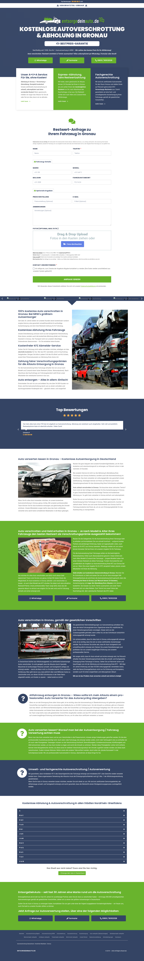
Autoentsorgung (83, 933)
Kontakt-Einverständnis (44, 265)
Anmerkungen (39, 207)
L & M (21, 838)
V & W (21, 861)
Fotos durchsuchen (74, 244)
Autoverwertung (61, 933)
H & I (21, 829)
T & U (21, 857)
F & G (21, 824)
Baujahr (37, 178)
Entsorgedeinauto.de (26, 951)
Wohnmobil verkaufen (72, 937)
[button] (2, 298)
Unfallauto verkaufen (44, 937)
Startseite (21, 933)
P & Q (21, 847)
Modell (76, 168)
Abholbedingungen (108, 937)
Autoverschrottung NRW (48, 933)
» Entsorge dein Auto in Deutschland (72, 873)
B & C (21, 815)
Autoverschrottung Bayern (33, 933)
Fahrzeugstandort (81, 178)
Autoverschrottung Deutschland (25, 943)
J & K (21, 834)
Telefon (76, 149)
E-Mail (75, 197)
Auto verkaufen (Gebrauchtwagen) (99, 933)
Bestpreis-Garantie (74, 43)
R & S (21, 852)
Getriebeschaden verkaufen (117, 933)
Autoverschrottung (72, 933)
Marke (35, 168)
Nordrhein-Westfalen (40, 943)
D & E (21, 820)
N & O (21, 843)
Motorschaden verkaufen (30, 937)
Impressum (118, 937)
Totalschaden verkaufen (58, 937)
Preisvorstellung (41, 197)
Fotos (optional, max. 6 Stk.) (45, 228)
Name (35, 149)
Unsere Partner (83, 937)
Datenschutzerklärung (95, 937)
